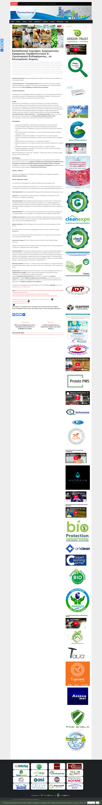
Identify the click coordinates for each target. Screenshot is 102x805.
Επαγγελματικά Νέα (46, 67)
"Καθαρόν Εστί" (33, 62)
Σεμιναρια (45, 21)
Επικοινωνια (60, 21)
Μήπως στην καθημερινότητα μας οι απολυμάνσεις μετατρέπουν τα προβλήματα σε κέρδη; (25, 326)
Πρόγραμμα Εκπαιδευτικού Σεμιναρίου (19, 301)
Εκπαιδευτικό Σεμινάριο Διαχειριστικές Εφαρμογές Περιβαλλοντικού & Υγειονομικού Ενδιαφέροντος (31, 299)
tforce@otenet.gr (25, 287)
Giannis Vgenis (16, 62)
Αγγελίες (52, 21)
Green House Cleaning (55, 65)
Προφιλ (18, 21)
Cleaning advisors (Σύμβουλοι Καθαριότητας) (34, 63)
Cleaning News (48, 63)
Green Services (21, 67)
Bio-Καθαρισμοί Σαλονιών (36, 69)
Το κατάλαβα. (91, 802)
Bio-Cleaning (39, 62)
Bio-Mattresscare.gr (21, 63)
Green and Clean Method (24, 65)
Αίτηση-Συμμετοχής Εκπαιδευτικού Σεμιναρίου (21, 303)
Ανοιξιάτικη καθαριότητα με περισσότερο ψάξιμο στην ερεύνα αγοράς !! (51, 326)
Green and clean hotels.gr (35, 71)
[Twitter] (2, 43)
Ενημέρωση (37, 21)
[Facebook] (2, 40)
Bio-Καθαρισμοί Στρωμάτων (48, 62)
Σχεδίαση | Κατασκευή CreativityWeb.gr (31, 799)
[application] (78, 364)
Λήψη (52, 299)
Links (67, 21)
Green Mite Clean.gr (31, 73)
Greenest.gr (27, 67)
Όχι (97, 802)
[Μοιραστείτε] (2, 50)
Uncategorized (54, 67)
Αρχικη (12, 21)
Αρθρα (30, 21)
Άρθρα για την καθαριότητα (36, 67)
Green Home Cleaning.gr (46, 65)
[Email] (2, 47)
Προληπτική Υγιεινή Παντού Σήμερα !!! (30, 4)
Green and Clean (54, 63)
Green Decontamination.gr (34, 65)
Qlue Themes (21, 799)
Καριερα (24, 21)
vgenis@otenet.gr (16, 287)
